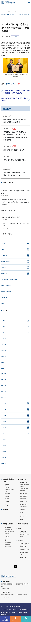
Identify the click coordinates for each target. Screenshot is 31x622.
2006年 (3, 439)
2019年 (3, 362)
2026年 (3, 320)
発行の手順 (7, 544)
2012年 (3, 404)
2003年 (3, 457)
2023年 (3, 338)
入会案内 (7, 502)
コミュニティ (22, 479)
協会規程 (7, 499)
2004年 (3, 451)
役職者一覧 (7, 493)
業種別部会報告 (6, 291)
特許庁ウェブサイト (12, 84)
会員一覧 (7, 487)
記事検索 (7, 534)
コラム (3, 250)
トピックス (15, 36)
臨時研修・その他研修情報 (24, 535)
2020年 (3, 356)
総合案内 (21, 541)
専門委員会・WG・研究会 (9, 279)
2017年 (3, 374)
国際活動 (4, 273)
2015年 (3, 386)
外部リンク (23, 557)
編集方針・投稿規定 (9, 531)
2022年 (3, 344)
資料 (6, 540)
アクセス (7, 505)
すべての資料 (8, 546)
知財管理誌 (8, 527)
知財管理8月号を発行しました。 (10, 211)
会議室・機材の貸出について (24, 485)
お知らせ (5, 510)
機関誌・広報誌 (8, 524)
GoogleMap (6, 588)
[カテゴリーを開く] (28, 244)
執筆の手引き (8, 542)
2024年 (3, 332)
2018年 (3, 368)
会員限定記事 (5, 261)
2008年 (3, 427)
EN (24, 3)
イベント (4, 244)
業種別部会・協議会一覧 (9, 490)
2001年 (3, 463)
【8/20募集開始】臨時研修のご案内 (10, 217)
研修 (2, 303)
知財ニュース (23, 516)
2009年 (3, 421)
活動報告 (4, 297)
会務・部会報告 (23, 496)
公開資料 (7, 496)
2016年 (3, 380)
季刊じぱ (7, 537)
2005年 (3, 445)
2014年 (3, 392)
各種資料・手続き (24, 549)
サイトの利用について (24, 553)
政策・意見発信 (6, 285)
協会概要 (7, 485)
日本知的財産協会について (8, 480)
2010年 (3, 415)
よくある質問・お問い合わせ (24, 545)
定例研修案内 (23, 532)
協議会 (3, 267)
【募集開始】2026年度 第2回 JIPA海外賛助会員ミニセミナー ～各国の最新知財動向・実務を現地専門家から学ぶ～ (15, 202)
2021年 (3, 350)
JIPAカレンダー (24, 501)
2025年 (3, 326)
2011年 (3, 410)
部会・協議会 (23, 493)
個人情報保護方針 (24, 609)
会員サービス (23, 482)
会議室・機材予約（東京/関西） (24, 489)
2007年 (3, 433)
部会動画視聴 (23, 498)
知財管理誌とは (8, 529)
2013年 (3, 398)
